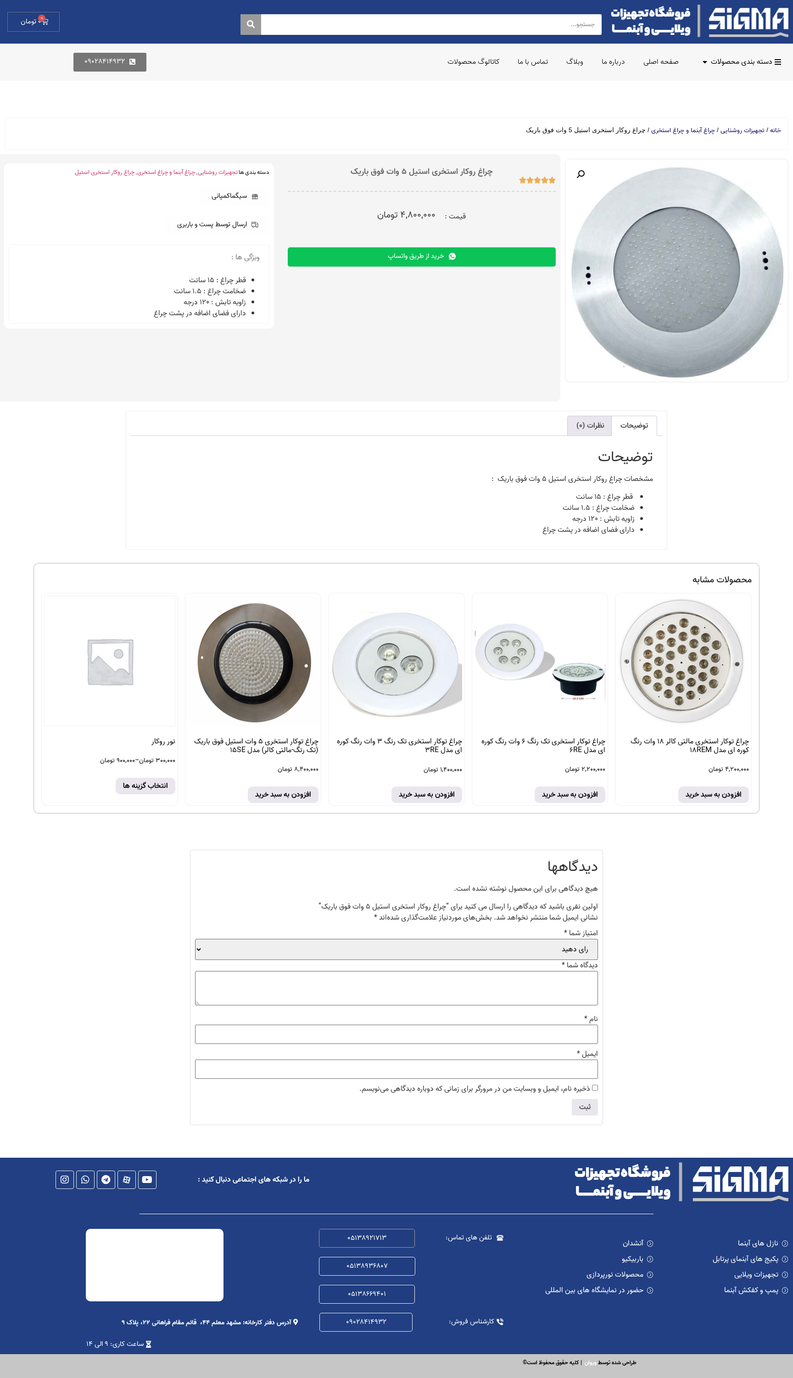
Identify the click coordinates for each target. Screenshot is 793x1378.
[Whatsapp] (85, 1180)
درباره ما (613, 62)
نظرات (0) (590, 426)
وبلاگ (574, 62)
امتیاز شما (581, 933)
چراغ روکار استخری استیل (104, 172)
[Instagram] (65, 1180)
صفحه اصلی (661, 62)
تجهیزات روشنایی (742, 130)
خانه (775, 130)
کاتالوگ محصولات (473, 62)
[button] (235, 196)
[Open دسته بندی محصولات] (705, 61)
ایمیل (587, 1054)
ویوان (591, 1362)
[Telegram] (106, 1180)
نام (591, 1019)
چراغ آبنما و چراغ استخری (683, 130)
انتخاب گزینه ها (145, 786)
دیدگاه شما (580, 965)
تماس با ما (533, 62)
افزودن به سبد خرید (714, 795)
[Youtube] (147, 1180)
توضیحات (634, 426)
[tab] (634, 426)
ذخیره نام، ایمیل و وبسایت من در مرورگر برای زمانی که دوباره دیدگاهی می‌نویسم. (474, 1089)
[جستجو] (250, 24)
